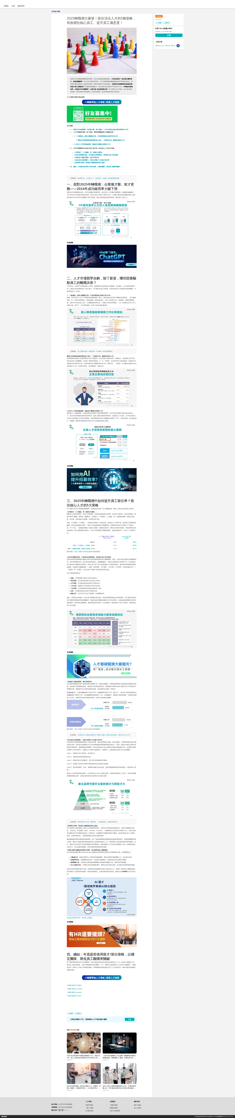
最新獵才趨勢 (114, 1108)
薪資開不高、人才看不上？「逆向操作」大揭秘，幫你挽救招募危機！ (99, 178)
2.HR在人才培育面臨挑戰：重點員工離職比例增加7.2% (92, 144)
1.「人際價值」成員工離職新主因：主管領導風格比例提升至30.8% (96, 136)
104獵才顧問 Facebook (74, 989)
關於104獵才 (137, 1105)
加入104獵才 (137, 1108)
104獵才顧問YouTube (74, 996)
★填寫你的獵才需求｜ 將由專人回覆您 (79, 918)
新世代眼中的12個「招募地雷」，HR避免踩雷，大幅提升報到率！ (98, 822)
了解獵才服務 (114, 1105)
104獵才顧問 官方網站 (74, 985)
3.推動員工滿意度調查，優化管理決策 (86, 157)
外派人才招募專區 (115, 1111)
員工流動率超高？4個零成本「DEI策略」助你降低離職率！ (96, 351)
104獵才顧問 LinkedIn (74, 992)
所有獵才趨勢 (55, 11)
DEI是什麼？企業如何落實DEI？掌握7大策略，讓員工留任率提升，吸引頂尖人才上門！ (104, 735)
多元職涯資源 (89, 1111)
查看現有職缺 (89, 1105)
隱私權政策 (4, 1116)
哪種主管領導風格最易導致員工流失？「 (101, 140)
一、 (99, 129)
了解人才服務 (89, 1108)
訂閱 (169, 35)
